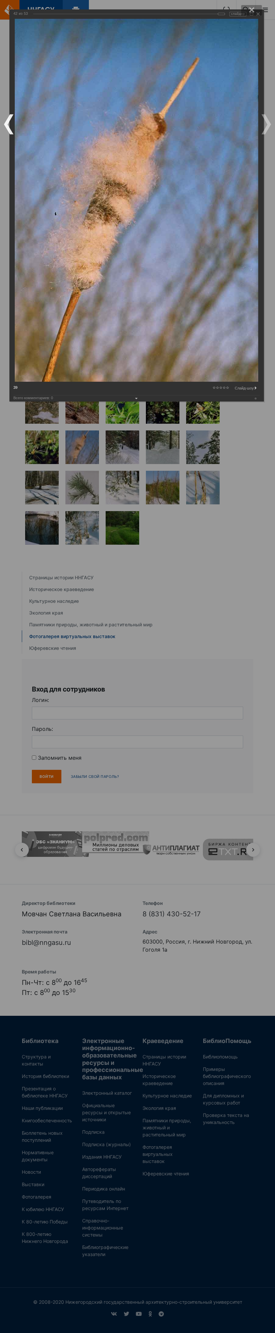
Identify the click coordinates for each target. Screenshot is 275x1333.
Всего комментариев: (33, 398)
